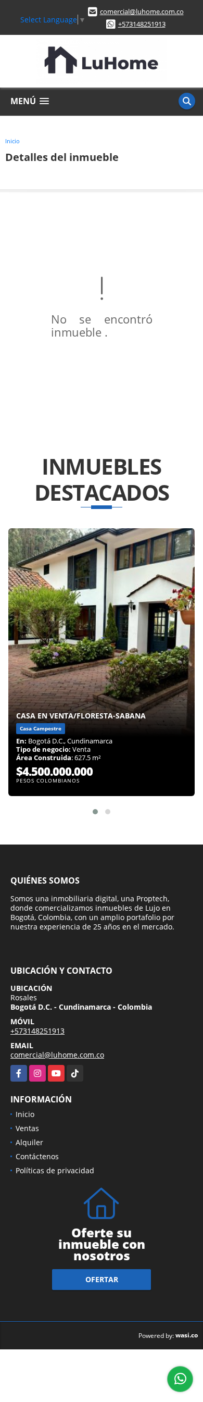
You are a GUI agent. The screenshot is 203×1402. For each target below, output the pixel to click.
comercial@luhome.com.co (142, 11)
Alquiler (29, 1142)
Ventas (27, 1128)
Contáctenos (37, 1156)
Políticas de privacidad (55, 1170)
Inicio (12, 141)
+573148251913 (142, 24)
